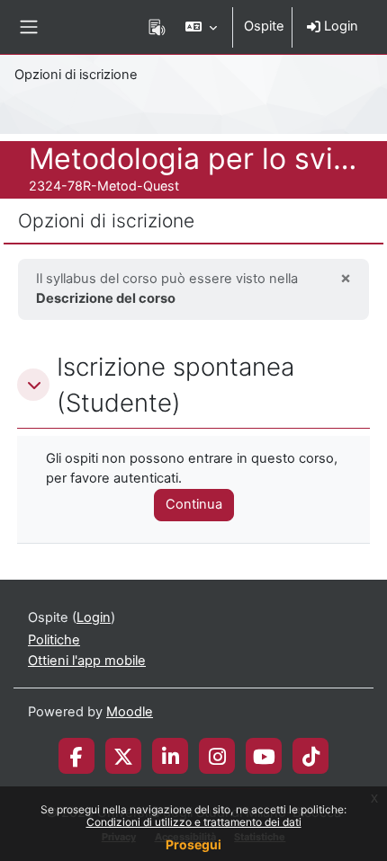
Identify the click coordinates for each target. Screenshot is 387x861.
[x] (123, 756)
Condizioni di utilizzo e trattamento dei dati (194, 822)
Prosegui (193, 844)
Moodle (129, 712)
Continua (194, 504)
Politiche (54, 640)
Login (339, 26)
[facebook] (76, 756)
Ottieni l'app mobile (87, 660)
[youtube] (264, 756)
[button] (201, 27)
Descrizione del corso (106, 298)
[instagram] (217, 756)
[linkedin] (170, 756)
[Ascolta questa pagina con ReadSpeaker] (157, 27)
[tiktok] (311, 756)
